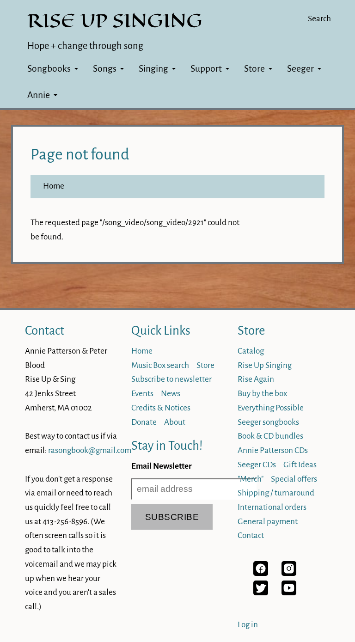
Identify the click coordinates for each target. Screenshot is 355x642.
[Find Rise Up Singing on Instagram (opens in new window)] (289, 573)
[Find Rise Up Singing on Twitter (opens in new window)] (260, 592)
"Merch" (250, 479)
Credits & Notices (160, 408)
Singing (153, 68)
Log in (248, 624)
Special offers (294, 479)
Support (206, 68)
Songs (104, 68)
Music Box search (160, 365)
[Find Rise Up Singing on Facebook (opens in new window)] (260, 573)
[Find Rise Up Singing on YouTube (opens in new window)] (289, 592)
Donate (144, 422)
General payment (268, 521)
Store (254, 68)
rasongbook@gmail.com (89, 450)
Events (142, 393)
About (174, 422)
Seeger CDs (257, 464)
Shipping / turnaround (276, 493)
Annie (38, 95)
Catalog (251, 351)
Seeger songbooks (268, 422)
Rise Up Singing (265, 365)
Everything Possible (271, 408)
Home (53, 186)
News (170, 393)
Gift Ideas (300, 464)
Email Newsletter (161, 466)
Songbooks (49, 68)
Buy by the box (262, 393)
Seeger (300, 68)
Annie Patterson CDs (273, 450)
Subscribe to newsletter (171, 379)
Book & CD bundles (270, 436)
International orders (272, 507)
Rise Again (256, 379)
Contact (44, 330)
